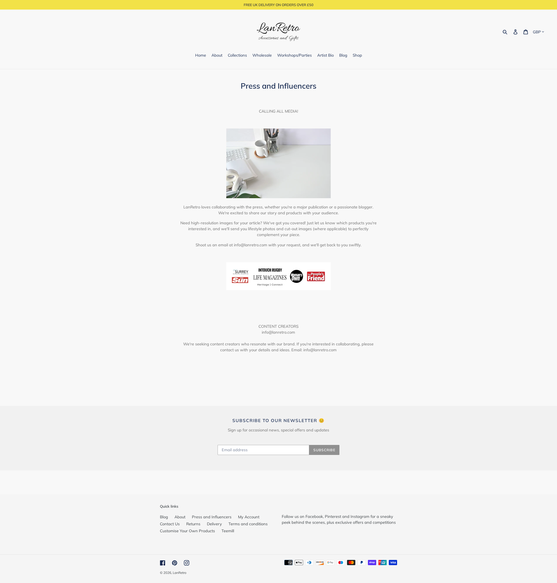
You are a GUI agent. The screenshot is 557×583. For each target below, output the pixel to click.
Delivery (214, 523)
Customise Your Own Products (187, 530)
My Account (248, 516)
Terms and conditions (248, 523)
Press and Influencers (212, 516)
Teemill (227, 530)
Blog (164, 516)
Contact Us (170, 523)
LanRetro (179, 573)
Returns (193, 523)
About (179, 516)
